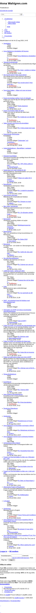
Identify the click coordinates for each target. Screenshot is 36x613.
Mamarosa (12, 468)
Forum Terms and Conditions (27, 515)
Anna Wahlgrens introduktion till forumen (16, 51)
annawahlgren (13, 59)
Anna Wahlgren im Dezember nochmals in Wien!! (18, 425)
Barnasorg (6, 244)
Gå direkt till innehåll (6, 10)
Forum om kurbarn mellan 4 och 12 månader (17, 98)
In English (6, 501)
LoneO (11, 422)
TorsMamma (12, 71)
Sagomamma (13, 322)
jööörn (11, 192)
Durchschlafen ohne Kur (25, 466)
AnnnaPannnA (13, 167)
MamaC (11, 228)
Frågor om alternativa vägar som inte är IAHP (17, 357)
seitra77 (11, 454)
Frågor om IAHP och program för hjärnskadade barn (19, 325)
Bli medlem (13, 551)
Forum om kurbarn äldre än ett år (13, 110)
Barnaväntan (7, 231)
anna (10, 267)
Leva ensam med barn (10, 195)
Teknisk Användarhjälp (10, 62)
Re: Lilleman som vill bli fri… (26, 368)
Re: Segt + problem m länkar (26, 70)
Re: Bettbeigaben (23, 495)
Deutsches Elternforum (10, 408)
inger (10, 369)
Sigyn (10, 296)
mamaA (11, 546)
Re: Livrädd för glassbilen (26, 190)
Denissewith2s (13, 532)
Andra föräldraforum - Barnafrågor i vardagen (17, 148)
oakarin (11, 203)
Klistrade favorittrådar (10, 156)
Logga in (3, 551)
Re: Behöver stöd (23, 336)
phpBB (7, 595)
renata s (11, 433)
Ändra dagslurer (23, 106)
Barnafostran (7, 184)
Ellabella (11, 107)
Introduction (7, 416)
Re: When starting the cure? (26, 545)
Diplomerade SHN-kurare (11, 134)
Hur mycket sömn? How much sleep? (15, 75)
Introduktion (7, 43)
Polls (5, 286)
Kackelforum (7, 382)
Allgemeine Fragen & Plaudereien (14, 487)
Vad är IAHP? (22, 321)
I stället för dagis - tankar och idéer (14, 271)
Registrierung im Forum (25, 421)
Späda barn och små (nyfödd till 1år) (14, 170)
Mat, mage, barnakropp (10, 206)
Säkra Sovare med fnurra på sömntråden (16, 123)
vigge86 (11, 181)
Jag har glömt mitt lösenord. (20, 558)
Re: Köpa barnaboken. (25, 402)
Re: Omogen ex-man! (24, 201)
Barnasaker (7, 219)
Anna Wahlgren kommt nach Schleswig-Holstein (18, 436)
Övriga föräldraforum (9, 374)
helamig (11, 255)
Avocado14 (12, 241)
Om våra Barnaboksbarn (11, 258)
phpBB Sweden (19, 598)
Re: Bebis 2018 (22, 239)
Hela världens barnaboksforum (13, 394)
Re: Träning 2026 (23, 389)
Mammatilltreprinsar (15, 338)
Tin (10, 131)
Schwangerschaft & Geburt (11, 443)
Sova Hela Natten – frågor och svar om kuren (17, 90)
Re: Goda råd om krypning (26, 352)
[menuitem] (13, 22)
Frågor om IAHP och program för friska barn (16, 341)
